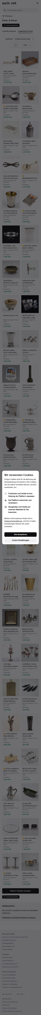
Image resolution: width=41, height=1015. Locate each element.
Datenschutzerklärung (13, 521)
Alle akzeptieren (20, 534)
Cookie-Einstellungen (20, 540)
